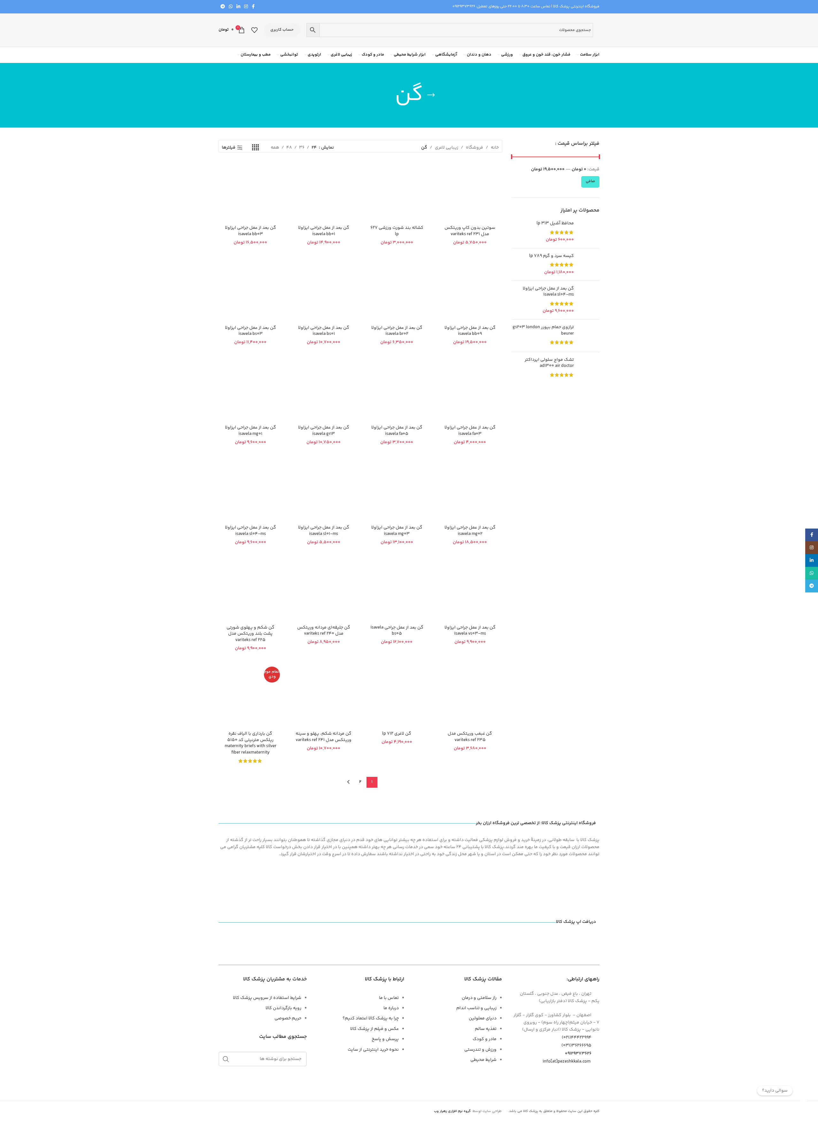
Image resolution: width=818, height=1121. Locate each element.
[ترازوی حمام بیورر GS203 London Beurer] (589, 335)
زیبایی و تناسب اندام (476, 1008)
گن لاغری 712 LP (396, 733)
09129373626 (463, 7)
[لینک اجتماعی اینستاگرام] (246, 7)
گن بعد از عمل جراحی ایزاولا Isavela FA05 (396, 430)
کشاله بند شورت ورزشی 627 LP (396, 231)
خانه (495, 147)
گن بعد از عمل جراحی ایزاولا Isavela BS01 (323, 331)
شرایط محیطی (483, 1059)
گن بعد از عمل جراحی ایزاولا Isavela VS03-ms (470, 631)
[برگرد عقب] (431, 95)
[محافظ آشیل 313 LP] (589, 231)
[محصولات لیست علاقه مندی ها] (254, 30)
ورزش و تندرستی (480, 1049)
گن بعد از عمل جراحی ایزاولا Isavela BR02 (396, 331)
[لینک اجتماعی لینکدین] (238, 7)
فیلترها (228, 148)
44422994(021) (576, 1037)
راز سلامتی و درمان (479, 997)
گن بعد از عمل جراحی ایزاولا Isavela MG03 (396, 530)
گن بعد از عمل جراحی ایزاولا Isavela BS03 (250, 331)
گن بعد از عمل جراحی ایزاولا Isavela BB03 (250, 231)
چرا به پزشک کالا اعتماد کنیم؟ (371, 1018)
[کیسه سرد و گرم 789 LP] (589, 264)
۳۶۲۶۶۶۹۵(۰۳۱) (576, 1045)
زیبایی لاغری (446, 147)
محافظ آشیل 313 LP (555, 223)
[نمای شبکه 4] (255, 147)
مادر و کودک (485, 1039)
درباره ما (391, 1008)
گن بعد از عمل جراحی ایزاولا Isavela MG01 (250, 430)
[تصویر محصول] (396, 190)
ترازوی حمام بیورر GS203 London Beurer (543, 330)
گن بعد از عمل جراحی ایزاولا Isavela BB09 (470, 331)
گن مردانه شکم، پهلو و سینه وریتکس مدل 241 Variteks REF (323, 737)
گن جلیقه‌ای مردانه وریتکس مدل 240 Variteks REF (323, 631)
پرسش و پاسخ (385, 1039)
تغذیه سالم (486, 1028)
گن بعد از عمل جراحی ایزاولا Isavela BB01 (323, 231)
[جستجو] (226, 1059)
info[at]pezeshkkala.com (566, 1061)
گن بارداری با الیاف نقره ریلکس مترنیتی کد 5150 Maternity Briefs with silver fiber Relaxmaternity (250, 743)
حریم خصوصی (287, 1018)
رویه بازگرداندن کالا (283, 1008)
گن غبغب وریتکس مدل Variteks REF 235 (470, 737)
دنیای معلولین (483, 1018)
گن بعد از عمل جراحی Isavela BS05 (396, 631)
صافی (590, 181)
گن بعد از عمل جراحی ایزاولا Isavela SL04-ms (548, 292)
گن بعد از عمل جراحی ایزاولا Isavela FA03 (470, 430)
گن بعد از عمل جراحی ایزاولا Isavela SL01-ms (323, 530)
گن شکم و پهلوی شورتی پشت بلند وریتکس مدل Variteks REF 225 (250, 634)
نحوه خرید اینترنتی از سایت (373, 1049)
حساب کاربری (282, 30)
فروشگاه (474, 147)
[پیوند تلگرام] (223, 7)
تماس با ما (389, 997)
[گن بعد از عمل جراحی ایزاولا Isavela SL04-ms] (589, 300)
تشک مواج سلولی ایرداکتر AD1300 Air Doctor (549, 363)
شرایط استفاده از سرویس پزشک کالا (267, 997)
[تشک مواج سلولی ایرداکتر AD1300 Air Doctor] (589, 368)
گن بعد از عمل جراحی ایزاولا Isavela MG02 (470, 530)
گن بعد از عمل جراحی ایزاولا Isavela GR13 (323, 430)
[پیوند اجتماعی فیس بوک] (253, 7)
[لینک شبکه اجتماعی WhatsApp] (231, 7)
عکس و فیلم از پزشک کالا (374, 1028)
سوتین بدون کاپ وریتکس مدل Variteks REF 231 (469, 231)
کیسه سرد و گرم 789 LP (551, 256)
